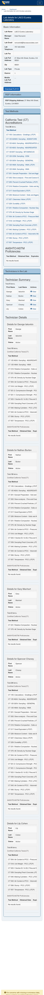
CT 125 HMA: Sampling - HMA (17, 169)
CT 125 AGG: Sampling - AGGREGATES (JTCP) (24, 143)
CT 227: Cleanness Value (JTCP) (18, 199)
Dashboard (13, 9)
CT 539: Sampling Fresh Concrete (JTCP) (21, 225)
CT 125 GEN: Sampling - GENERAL (19, 160)
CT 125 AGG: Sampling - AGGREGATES (21, 147)
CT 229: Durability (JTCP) (15, 203)
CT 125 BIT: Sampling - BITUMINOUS (20, 152)
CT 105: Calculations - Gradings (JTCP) (21, 134)
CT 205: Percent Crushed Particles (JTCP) (22, 182)
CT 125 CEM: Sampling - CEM (17, 156)
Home (3, 9)
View (34, 291)
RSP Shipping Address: (14, 100)
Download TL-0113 (12, 89)
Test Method (11, 130)
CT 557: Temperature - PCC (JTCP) (19, 242)
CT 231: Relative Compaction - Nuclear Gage (23, 208)
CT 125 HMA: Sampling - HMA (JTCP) (20, 164)
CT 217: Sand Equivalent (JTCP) (18, 190)
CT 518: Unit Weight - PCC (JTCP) (19, 221)
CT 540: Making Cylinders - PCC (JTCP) (21, 229)
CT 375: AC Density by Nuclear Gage (20, 212)
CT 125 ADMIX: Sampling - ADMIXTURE (21, 139)
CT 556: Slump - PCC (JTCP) (17, 238)
